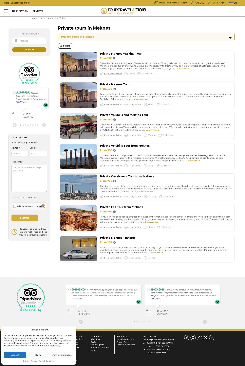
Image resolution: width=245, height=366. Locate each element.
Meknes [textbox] (23, 41)
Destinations (77, 339)
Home (33, 18)
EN (235, 3)
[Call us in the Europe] (165, 343)
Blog (93, 350)
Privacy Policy (123, 342)
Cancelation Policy (125, 339)
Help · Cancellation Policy (17, 3)
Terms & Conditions (46, 361)
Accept (15, 355)
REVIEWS (38, 11)
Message (17, 161)
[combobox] (29, 40)
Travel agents (97, 345)
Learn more (182, 68)
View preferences (62, 355)
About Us (95, 339)
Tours (42, 18)
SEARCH (29, 49)
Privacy (26, 361)
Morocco (51, 18)
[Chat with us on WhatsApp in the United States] (158, 352)
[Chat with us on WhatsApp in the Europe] (163, 349)
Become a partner (100, 347)
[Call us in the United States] (161, 346)
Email (33, 148)
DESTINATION (20, 11)
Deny (38, 355)
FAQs (93, 342)
